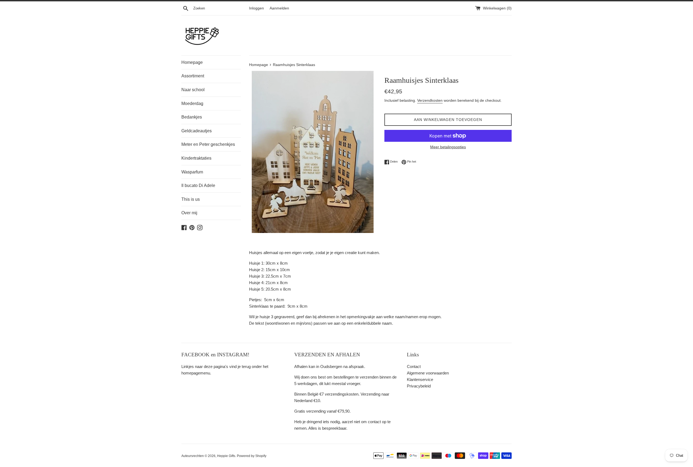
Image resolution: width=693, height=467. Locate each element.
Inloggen (256, 8)
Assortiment (192, 76)
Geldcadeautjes (196, 131)
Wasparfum (192, 172)
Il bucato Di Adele (198, 185)
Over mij (189, 213)
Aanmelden (279, 8)
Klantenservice (420, 379)
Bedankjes (191, 117)
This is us (190, 199)
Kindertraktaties (196, 158)
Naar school (193, 89)
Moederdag (192, 103)
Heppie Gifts (226, 456)
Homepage (192, 62)
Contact (414, 366)
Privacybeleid (419, 386)
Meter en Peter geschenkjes (208, 144)
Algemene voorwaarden (428, 373)
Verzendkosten (430, 100)
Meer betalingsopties (448, 147)
